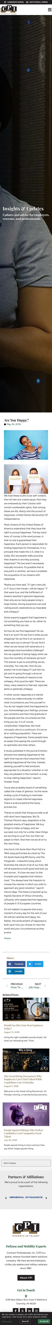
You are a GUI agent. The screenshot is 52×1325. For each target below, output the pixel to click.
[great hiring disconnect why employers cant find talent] (26, 1060)
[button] (49, 9)
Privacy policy (7, 1321)
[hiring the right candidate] (26, 1009)
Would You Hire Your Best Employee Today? (23, 1027)
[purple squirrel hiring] (26, 1114)
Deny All (25, 1321)
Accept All (44, 1321)
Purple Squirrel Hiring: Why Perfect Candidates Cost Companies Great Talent (23, 1133)
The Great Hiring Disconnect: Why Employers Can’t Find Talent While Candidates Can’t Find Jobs (23, 1079)
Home (7, 938)
